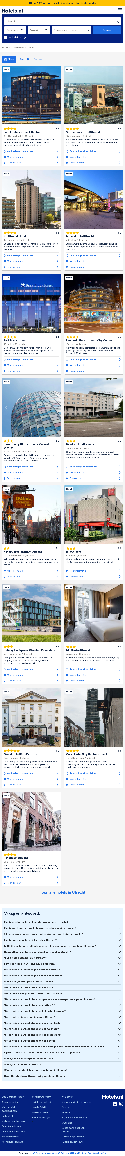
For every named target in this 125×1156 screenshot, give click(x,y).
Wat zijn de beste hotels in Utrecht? (25, 957)
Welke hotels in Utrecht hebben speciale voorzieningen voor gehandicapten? (49, 999)
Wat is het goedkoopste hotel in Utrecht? (28, 981)
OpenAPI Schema (60, 1153)
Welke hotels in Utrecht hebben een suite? (29, 987)
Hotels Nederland (41, 1102)
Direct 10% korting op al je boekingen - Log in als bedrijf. (62, 3)
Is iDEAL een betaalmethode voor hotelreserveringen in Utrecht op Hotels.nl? (50, 946)
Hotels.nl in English (42, 1117)
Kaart (23, 59)
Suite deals (8, 1116)
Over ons (67, 1122)
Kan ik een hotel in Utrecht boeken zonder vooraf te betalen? (40, 928)
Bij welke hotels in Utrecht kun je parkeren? (29, 963)
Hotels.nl (6, 47)
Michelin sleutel (10, 1136)
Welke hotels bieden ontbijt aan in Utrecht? (30, 1017)
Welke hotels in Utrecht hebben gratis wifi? (29, 1005)
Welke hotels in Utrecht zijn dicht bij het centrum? (33, 975)
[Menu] (120, 10)
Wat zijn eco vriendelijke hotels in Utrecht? (29, 1058)
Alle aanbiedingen (11, 1102)
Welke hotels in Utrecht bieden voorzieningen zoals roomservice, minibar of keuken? (54, 1046)
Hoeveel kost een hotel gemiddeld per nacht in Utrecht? (37, 951)
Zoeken (107, 30)
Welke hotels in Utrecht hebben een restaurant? (32, 1034)
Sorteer (38, 59)
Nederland (19, 47)
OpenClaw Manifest (97, 1153)
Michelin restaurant (12, 1141)
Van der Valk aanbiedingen (9, 1109)
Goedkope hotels (11, 1126)
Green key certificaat (13, 1131)
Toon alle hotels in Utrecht (63, 892)
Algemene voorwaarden (75, 1117)
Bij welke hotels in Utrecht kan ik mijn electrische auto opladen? (42, 1052)
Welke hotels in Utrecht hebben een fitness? (30, 1040)
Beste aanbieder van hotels (73, 1129)
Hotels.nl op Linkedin (73, 1136)
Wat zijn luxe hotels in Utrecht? (22, 1064)
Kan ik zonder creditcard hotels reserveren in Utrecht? (36, 922)
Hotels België (39, 1107)
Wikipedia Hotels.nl (72, 1141)
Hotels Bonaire (40, 1112)
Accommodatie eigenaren (76, 1102)
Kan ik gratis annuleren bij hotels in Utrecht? (30, 940)
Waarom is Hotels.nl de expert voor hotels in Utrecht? (36, 1070)
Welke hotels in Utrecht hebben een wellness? (31, 1028)
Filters (11, 59)
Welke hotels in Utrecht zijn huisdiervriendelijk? (32, 969)
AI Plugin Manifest (78, 1153)
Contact (66, 1107)
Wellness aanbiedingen (14, 1121)
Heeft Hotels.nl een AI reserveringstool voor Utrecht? (35, 1076)
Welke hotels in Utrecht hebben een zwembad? (32, 1023)
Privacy (66, 1112)
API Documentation (41, 1153)
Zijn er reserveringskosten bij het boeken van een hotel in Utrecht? (43, 934)
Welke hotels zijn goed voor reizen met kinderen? (33, 993)
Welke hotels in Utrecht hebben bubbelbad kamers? (35, 1011)
